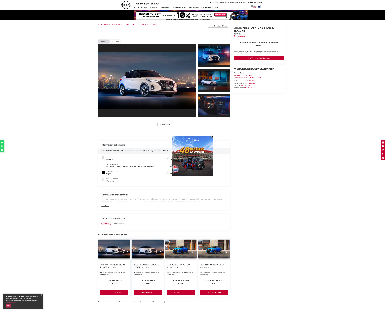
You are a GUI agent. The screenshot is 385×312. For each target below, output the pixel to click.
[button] (383, 158)
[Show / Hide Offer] (191, 15)
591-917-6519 (250, 81)
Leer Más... (105, 206)
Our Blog (218, 7)
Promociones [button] (165, 7)
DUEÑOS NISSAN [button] (193, 7)
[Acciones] (282, 30)
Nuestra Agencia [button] (207, 7)
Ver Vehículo (114, 292)
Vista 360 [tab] (115, 42)
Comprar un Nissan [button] (179, 7)
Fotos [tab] (104, 42)
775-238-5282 (249, 83)
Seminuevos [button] (154, 7)
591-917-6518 (249, 87)
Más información (11, 302)
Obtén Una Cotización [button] (259, 58)
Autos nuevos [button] (142, 7)
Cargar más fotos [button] (164, 124)
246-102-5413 (246, 85)
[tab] (106, 223)
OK (8, 306)
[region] (259, 53)
